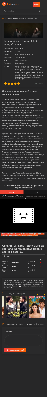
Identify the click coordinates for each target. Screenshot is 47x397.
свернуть (39, 259)
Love (13, 4)
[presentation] (38, 294)
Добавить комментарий (15, 350)
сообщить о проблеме (30, 286)
